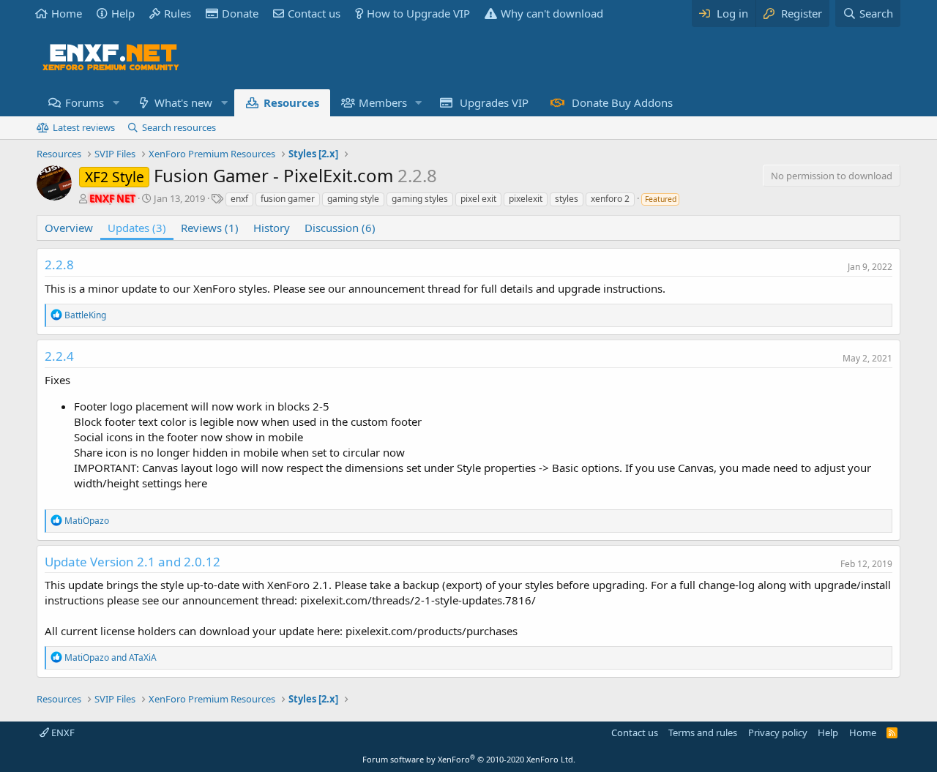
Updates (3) (137, 227)
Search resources (179, 127)
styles (566, 198)
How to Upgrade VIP (418, 13)
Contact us (314, 13)
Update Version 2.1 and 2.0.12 (132, 561)
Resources (291, 102)
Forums (84, 102)
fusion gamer (288, 198)
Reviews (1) (210, 227)
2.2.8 (59, 264)
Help (123, 13)
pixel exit (478, 198)
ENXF (62, 732)
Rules (177, 13)
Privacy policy (777, 732)
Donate (240, 13)
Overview (69, 227)
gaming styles (420, 198)
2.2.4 (59, 356)
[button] (115, 102)
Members (383, 102)
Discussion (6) (340, 227)
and (110, 657)
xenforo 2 (610, 198)
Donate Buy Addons (622, 102)
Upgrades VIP (494, 102)
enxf (239, 198)
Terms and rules (702, 732)
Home (66, 13)
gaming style (353, 198)
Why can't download (552, 13)
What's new (183, 102)
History (271, 227)
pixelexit (525, 198)
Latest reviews (84, 127)
